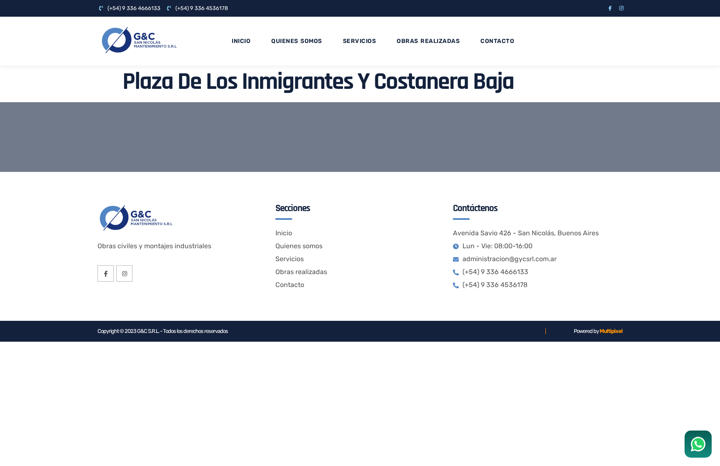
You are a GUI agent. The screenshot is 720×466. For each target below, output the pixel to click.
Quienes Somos (296, 41)
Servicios (359, 41)
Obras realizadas (428, 41)
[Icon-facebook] (610, 8)
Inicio (241, 41)
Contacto (497, 41)
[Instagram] (621, 8)
